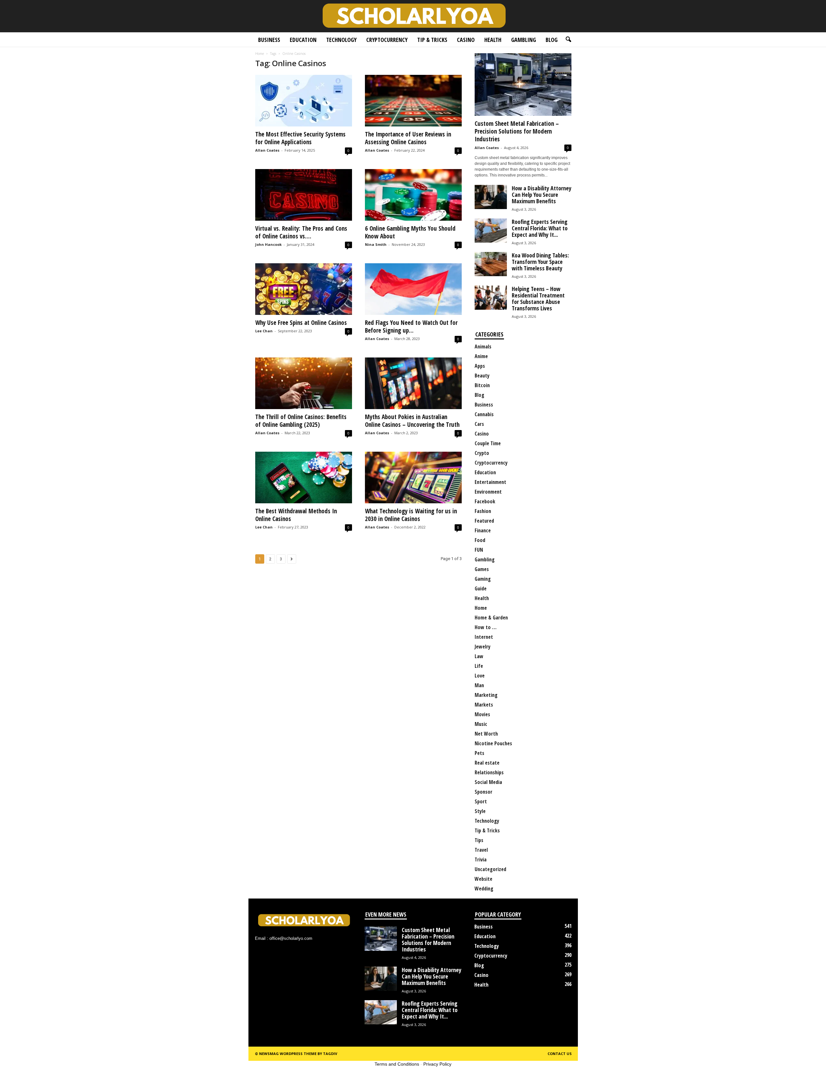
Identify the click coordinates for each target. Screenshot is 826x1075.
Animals (483, 346)
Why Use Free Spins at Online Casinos (301, 322)
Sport (481, 801)
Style (480, 811)
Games (482, 569)
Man (479, 685)
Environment (488, 491)
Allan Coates (267, 150)
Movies (482, 714)
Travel (481, 849)
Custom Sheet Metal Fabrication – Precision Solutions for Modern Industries (517, 131)
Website (483, 878)
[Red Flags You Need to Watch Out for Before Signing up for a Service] (413, 289)
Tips (479, 840)
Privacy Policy (437, 1064)
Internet (484, 636)
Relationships (489, 772)
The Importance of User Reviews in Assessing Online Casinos (408, 138)
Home (259, 53)
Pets (479, 753)
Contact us (560, 1053)
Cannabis (484, 414)
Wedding (484, 888)
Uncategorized (490, 869)
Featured (484, 520)
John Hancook (268, 244)
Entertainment (490, 482)
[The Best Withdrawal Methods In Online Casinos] (303, 477)
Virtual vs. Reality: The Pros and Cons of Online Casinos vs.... (301, 232)
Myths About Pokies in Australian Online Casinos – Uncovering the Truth (412, 421)
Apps (480, 365)
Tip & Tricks (432, 40)
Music (481, 724)
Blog (552, 40)
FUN (479, 549)
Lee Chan (264, 330)
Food (480, 540)
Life (479, 665)
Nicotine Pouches (493, 743)
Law (479, 656)
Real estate (487, 762)
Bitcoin (482, 385)
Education (303, 40)
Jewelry (482, 646)
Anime (481, 356)
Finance (483, 530)
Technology (341, 40)
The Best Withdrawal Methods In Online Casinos (296, 515)
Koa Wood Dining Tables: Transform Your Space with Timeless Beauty (540, 261)
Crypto (482, 453)
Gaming (483, 578)
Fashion (483, 511)
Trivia (481, 859)
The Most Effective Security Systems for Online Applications (300, 138)
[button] (568, 40)
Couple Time (488, 443)
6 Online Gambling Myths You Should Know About (410, 232)
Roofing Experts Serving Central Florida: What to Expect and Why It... (540, 228)
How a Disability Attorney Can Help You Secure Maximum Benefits (541, 194)
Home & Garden (491, 617)
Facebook (485, 501)
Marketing (486, 694)
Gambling (523, 40)
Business (269, 40)
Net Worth (486, 733)
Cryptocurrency (387, 40)
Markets (484, 704)
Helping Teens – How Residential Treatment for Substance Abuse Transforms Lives (538, 298)
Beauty (482, 375)
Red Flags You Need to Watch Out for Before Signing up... (411, 326)
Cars (479, 423)
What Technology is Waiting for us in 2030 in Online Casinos (411, 515)
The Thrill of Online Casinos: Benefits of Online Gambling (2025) (301, 421)
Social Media (488, 782)
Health (492, 40)
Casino (466, 40)
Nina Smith (376, 244)
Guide (481, 588)
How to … (486, 627)
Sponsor (483, 791)
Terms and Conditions (397, 1064)
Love (480, 675)
